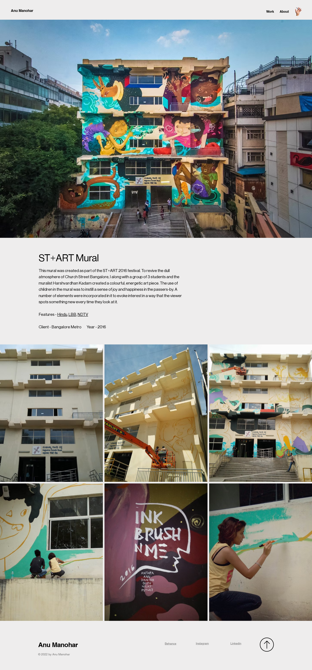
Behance (170, 643)
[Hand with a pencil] (298, 11)
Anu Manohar (22, 10)
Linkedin (235, 643)
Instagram (202, 643)
